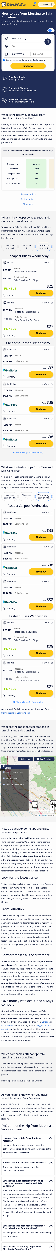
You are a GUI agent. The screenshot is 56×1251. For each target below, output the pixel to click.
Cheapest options (28, 194)
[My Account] (34, 4)
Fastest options (28, 199)
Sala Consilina (45, 759)
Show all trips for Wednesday (29, 452)
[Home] (16, 4)
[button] (35, 805)
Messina (26, 759)
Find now (41, 293)
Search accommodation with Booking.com (25, 60)
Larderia (46, 1022)
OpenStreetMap (42, 815)
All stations (28, 204)
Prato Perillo (7, 1025)
